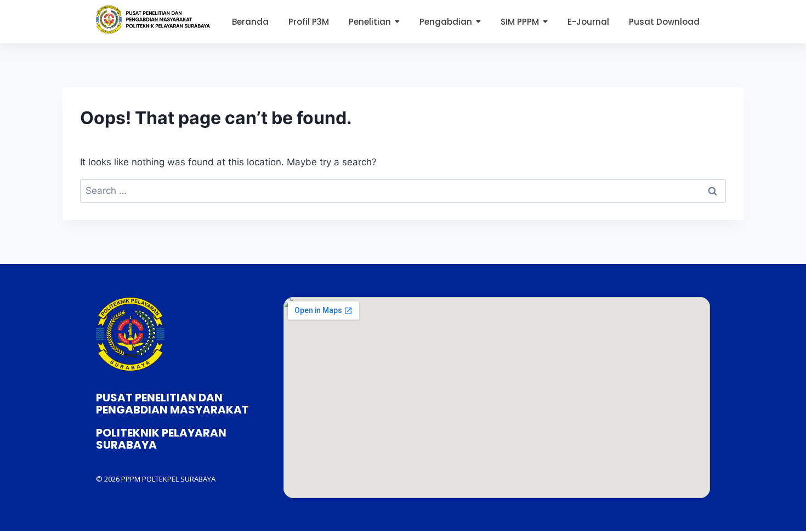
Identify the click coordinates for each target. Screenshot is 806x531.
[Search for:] (403, 190)
